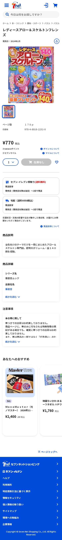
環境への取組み (11, 517)
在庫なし (39, 162)
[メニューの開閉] (7, 5)
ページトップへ (49, 451)
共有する (56, 41)
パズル (47, 23)
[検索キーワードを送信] (7, 14)
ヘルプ (6, 478)
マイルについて (52, 153)
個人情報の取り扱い (13, 504)
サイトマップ (10, 511)
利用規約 (7, 484)
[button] (9, 112)
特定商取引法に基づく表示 (16, 491)
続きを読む (11, 296)
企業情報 (7, 524)
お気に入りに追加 (56, 162)
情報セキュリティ (12, 497)
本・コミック (18, 23)
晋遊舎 (8, 289)
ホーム (6, 23)
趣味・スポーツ (34, 23)
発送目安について (51, 226)
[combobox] (31, 14)
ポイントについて (51, 148)
